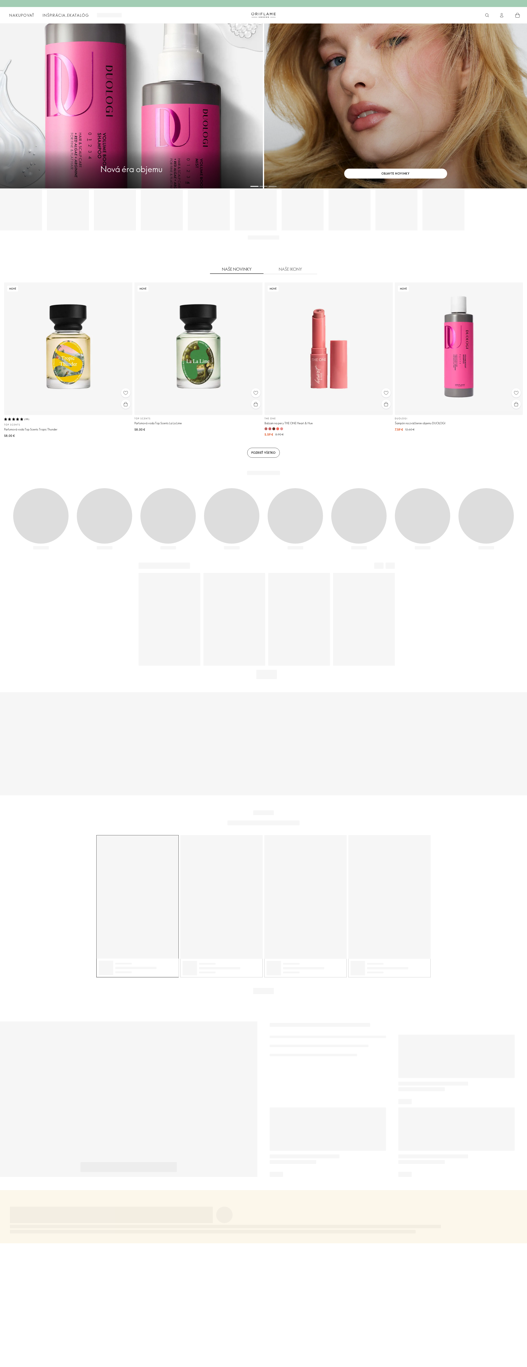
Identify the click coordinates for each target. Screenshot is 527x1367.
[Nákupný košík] (517, 15)
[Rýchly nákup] (125, 404)
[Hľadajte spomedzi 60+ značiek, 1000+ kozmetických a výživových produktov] (487, 15)
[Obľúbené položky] (125, 392)
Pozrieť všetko (263, 453)
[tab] (237, 269)
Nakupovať (21, 15)
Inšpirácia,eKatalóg (66, 15)
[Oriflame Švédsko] (263, 15)
